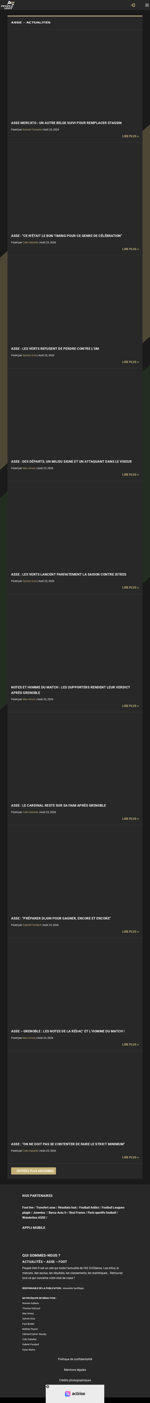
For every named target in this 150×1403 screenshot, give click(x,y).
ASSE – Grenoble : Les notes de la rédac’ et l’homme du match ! (68, 1031)
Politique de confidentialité (75, 1359)
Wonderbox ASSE (33, 1217)
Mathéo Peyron (30, 1329)
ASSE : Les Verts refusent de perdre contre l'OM (55, 349)
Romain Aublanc (30, 1303)
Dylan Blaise (28, 1349)
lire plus (129, 136)
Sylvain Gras (30, 355)
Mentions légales (75, 1369)
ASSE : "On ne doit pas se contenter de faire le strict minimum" (68, 1144)
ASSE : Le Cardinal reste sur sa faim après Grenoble (58, 805)
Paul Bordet (28, 1323)
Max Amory (29, 468)
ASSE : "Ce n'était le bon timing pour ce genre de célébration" (66, 236)
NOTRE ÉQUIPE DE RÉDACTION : (39, 1298)
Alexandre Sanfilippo (73, 1288)
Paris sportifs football (102, 1212)
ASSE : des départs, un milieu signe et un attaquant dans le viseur (71, 461)
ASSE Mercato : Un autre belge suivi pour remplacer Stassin (66, 123)
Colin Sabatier (30, 242)
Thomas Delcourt (31, 1308)
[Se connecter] (132, 5)
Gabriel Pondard (32, 925)
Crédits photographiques (75, 1380)
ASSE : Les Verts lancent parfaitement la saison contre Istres (68, 574)
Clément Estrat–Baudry (34, 1334)
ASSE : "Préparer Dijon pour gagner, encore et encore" (61, 918)
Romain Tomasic (32, 129)
